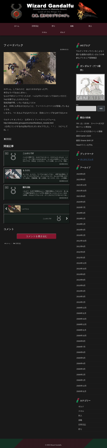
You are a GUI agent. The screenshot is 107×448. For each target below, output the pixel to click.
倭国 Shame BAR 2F (84, 140)
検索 (77, 105)
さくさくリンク (86, 159)
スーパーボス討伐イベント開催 (89, 131)
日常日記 (8, 139)
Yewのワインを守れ (84, 145)
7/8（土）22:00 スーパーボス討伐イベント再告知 (90, 125)
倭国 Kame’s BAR (83, 136)
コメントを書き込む (36, 236)
